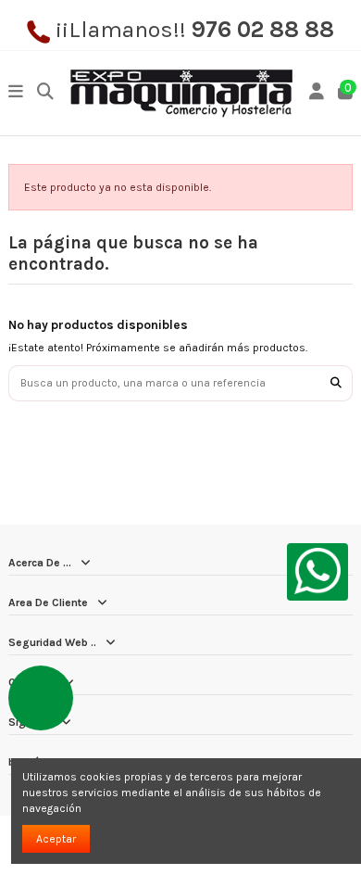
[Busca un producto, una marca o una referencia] (336, 383)
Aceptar (56, 838)
